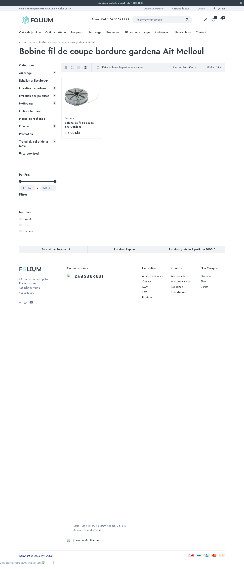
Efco (26, 225)
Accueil (22, 42)
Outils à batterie (30, 111)
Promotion (26, 134)
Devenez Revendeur (153, 8)
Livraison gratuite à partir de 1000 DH (193, 249)
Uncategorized (29, 153)
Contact (201, 8)
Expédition (177, 287)
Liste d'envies (215, 17)
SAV (144, 292)
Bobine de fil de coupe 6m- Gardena (79, 125)
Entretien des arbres (32, 88)
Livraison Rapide (124, 249)
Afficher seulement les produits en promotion (122, 67)
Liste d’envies (178, 292)
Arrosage (25, 73)
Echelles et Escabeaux (33, 80)
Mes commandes (180, 281)
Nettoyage (26, 103)
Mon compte (178, 276)
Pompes (24, 126)
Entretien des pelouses (34, 96)
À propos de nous (180, 8)
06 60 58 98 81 (90, 276)
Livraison (147, 297)
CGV (145, 287)
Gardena (28, 231)
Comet (27, 219)
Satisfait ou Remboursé (56, 249)
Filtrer (23, 195)
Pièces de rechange (32, 119)
